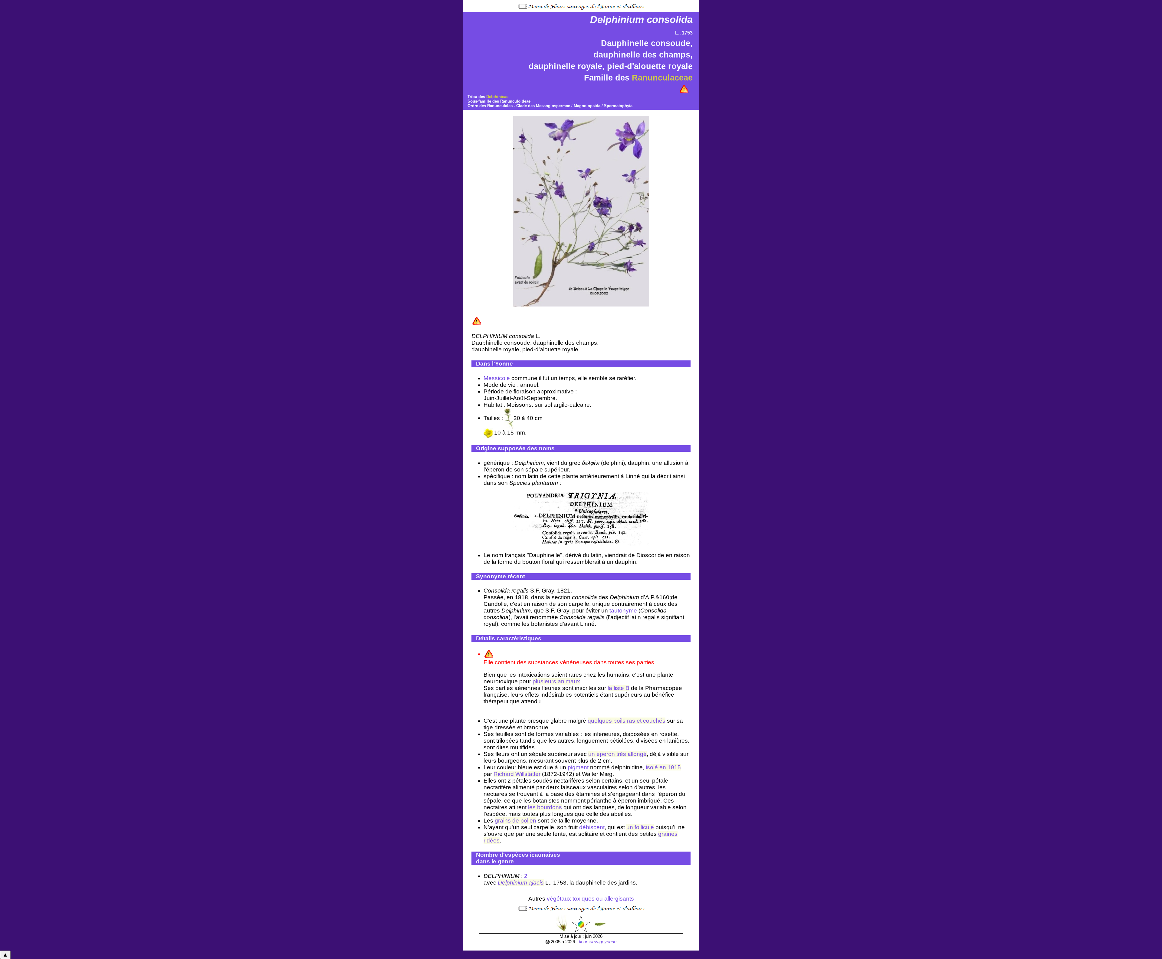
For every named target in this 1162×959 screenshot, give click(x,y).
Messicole (497, 378)
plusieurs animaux (556, 681)
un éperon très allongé (617, 754)
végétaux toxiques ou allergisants (590, 898)
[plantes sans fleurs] (600, 923)
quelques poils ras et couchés (626, 721)
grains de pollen (515, 820)
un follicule (640, 827)
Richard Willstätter (517, 774)
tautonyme (623, 610)
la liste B (618, 688)
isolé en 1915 (663, 767)
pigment (578, 767)
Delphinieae (497, 96)
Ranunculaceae (662, 77)
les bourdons (545, 807)
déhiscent (592, 827)
